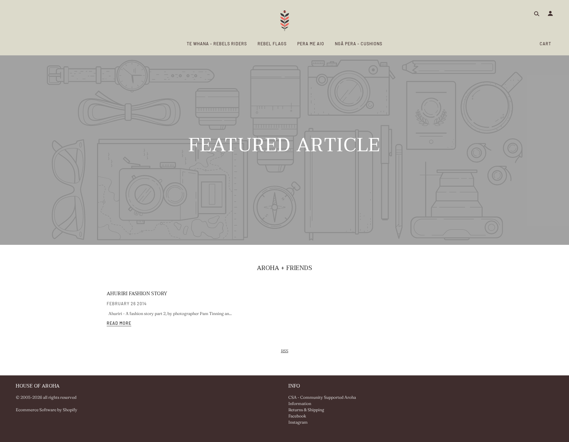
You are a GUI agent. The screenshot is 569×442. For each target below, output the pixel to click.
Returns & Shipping (306, 409)
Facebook (297, 416)
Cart (545, 43)
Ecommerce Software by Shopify (46, 409)
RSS (284, 350)
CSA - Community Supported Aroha (322, 397)
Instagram (298, 422)
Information (299, 403)
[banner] (284, 20)
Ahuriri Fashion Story (137, 294)
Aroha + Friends (284, 268)
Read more (119, 323)
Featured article (284, 148)
